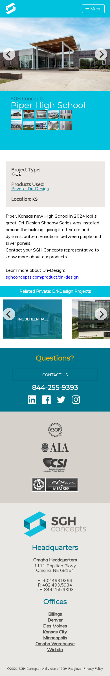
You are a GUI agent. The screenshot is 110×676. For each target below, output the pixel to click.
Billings (55, 614)
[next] (101, 54)
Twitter (61, 399)
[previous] (9, 54)
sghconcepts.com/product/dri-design (42, 277)
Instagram (76, 399)
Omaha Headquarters (55, 560)
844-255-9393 (55, 387)
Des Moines (55, 626)
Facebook (46, 399)
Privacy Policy (93, 669)
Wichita (55, 649)
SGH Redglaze (70, 669)
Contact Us (55, 374)
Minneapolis (55, 637)
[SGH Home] (11, 12)
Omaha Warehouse (55, 643)
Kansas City (55, 632)
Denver (55, 620)
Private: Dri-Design (30, 188)
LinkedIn (32, 399)
